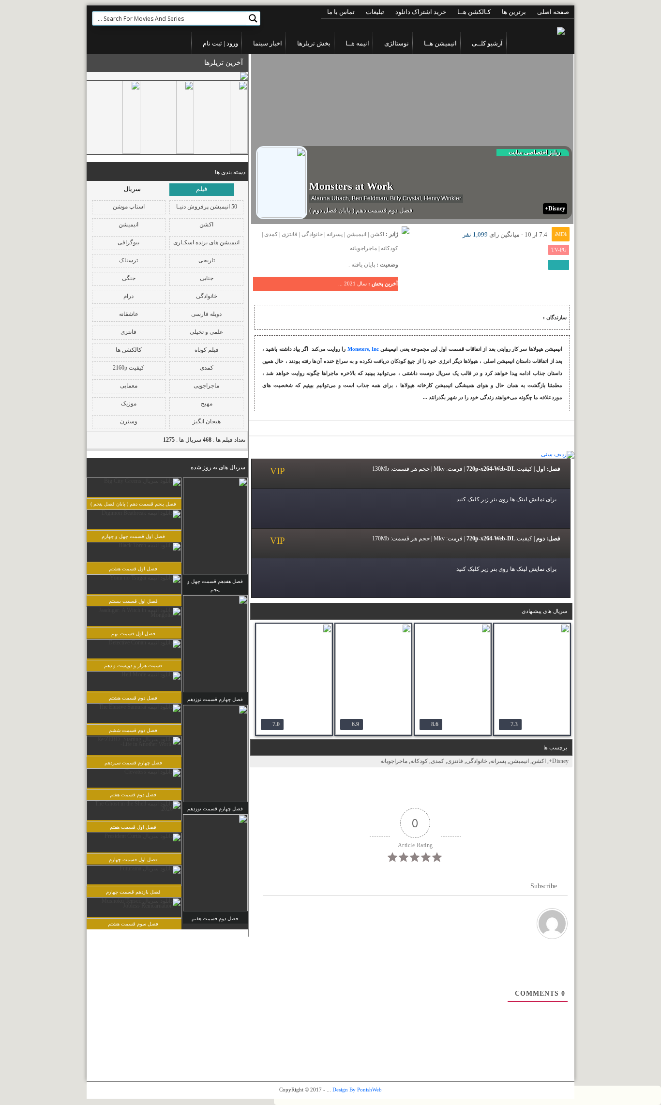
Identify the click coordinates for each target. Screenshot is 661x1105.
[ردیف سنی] (557, 454)
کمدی (206, 367)
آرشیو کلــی (487, 43)
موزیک (128, 403)
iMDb (561, 234)
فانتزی (128, 332)
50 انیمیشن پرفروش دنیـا (206, 206)
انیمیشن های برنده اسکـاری (206, 242)
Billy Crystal (405, 198)
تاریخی (206, 260)
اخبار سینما (267, 43)
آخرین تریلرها (223, 62)
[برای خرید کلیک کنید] (405, 237)
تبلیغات (375, 11)
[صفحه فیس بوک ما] (134, 42)
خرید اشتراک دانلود (420, 11)
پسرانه (335, 234)
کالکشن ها (129, 349)
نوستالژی (396, 43)
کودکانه (389, 248)
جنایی (206, 278)
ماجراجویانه (363, 248)
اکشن (206, 224)
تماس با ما (341, 11)
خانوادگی (206, 296)
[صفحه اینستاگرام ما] (101, 42)
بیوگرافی (128, 242)
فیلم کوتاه (207, 349)
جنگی (128, 278)
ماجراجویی (206, 385)
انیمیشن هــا (440, 43)
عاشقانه (128, 314)
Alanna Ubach (330, 198)
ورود (231, 43)
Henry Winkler (442, 198)
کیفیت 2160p (128, 367)
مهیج (206, 403)
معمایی (128, 385)
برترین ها (514, 11)
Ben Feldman (369, 198)
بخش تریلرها (313, 43)
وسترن (128, 421)
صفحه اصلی (553, 11)
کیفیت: (523, 468)
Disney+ (559, 761)
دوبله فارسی (206, 314)
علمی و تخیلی (206, 332)
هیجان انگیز (207, 421)
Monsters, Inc (363, 349)
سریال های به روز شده (218, 467)
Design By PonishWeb (357, 1089)
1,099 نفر (475, 234)
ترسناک (128, 260)
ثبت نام (212, 43)
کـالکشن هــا (474, 11)
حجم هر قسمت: (410, 468)
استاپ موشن (129, 206)
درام (128, 296)
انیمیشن (128, 224)
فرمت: (454, 468)
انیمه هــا (357, 43)
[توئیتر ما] (117, 42)
